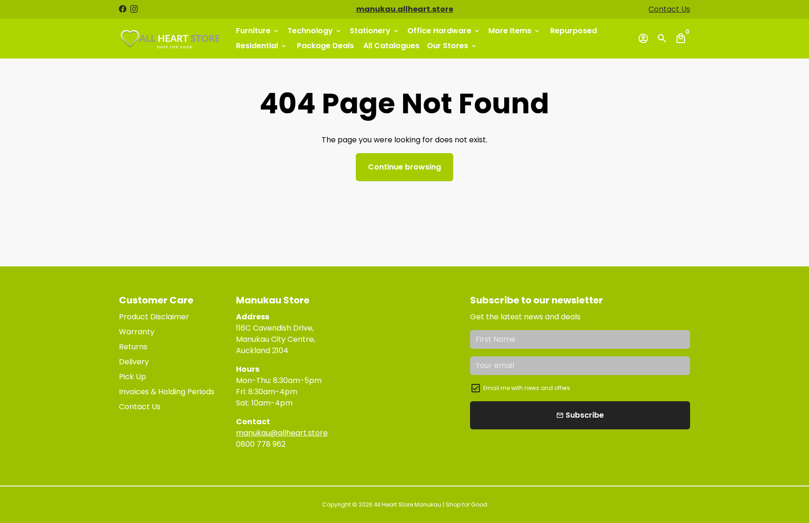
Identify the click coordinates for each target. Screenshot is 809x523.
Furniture (258, 30)
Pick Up (132, 376)
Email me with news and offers (526, 388)
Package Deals (325, 45)
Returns (133, 346)
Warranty (136, 331)
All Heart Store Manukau (407, 504)
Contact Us (669, 9)
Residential (261, 45)
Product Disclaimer (154, 316)
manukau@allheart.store (282, 432)
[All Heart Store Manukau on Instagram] (134, 9)
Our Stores (452, 45)
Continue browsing (404, 167)
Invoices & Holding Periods (166, 391)
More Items (514, 30)
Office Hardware (444, 30)
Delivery (134, 361)
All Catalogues (391, 45)
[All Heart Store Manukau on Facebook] (122, 9)
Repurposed (573, 30)
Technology (314, 30)
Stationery (375, 30)
